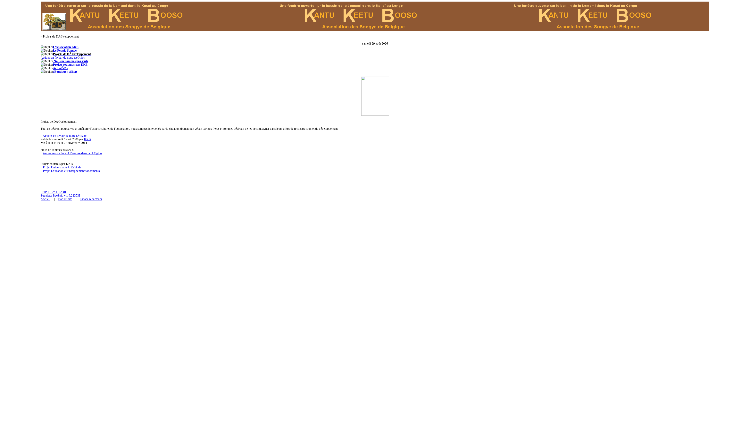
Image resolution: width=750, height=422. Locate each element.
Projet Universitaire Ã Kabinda (62, 167)
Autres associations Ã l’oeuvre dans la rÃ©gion (72, 153)
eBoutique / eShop (65, 71)
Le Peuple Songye (65, 50)
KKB (87, 139)
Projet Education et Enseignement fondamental (72, 171)
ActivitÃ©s (60, 68)
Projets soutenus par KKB (70, 64)
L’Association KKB (66, 47)
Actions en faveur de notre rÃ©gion (63, 57)
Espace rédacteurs (91, 199)
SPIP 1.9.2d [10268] (53, 192)
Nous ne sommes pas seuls (70, 61)
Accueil (45, 199)
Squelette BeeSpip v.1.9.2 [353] (60, 195)
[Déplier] (47, 47)
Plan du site (65, 199)
